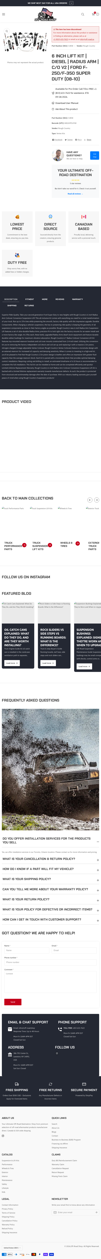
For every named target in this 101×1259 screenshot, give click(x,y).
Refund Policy (7, 1229)
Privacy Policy (7, 1209)
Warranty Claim (58, 1164)
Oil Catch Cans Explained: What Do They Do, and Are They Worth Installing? (16, 637)
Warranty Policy (8, 1225)
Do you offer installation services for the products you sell (47, 840)
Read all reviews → (75, 194)
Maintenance (7, 1180)
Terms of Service (8, 1213)
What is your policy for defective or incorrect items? (47, 909)
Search (54, 1124)
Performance (7, 1164)
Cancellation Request (60, 1168)
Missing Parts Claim (59, 1176)
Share (89, 140)
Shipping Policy (8, 1217)
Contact (55, 1136)
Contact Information (10, 1205)
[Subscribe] (96, 1212)
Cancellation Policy (9, 1221)
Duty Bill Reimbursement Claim (64, 1160)
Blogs (54, 1132)
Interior (5, 1176)
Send (13, 1002)
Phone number (10, 958)
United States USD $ (11, 1248)
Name (7, 946)
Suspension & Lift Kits (10, 1160)
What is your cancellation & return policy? (39, 859)
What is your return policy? (26, 899)
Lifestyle (5, 1188)
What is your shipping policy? (27, 879)
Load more (10, 663)
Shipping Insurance (59, 1148)
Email (55, 946)
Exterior (5, 1172)
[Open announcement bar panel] (71, 3)
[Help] (97, 14)
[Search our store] (83, 14)
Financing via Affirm (60, 1144)
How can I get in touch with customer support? (42, 919)
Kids (3, 1192)
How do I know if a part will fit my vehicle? (38, 869)
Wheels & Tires (8, 1168)
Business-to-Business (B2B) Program (66, 1140)
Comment (9, 970)
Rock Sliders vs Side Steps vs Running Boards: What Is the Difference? (53, 637)
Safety (4, 1184)
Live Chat (94, 155)
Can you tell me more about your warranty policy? (45, 889)
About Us (55, 1128)
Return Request (58, 1172)
